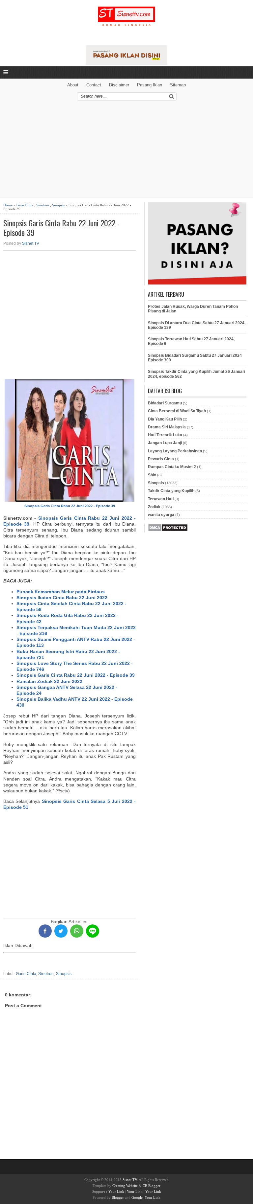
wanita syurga (161, 514)
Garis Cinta (24, 205)
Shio (152, 475)
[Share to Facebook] (45, 931)
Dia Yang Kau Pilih (165, 419)
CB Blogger (151, 1186)
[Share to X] (61, 931)
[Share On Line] (92, 931)
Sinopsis (58, 205)
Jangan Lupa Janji (165, 443)
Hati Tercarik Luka (165, 435)
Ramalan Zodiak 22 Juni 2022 (49, 681)
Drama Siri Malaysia (167, 427)
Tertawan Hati (161, 499)
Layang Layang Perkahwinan (175, 451)
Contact (93, 84)
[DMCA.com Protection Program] (168, 530)
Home (8, 205)
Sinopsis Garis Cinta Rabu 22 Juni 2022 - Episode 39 (61, 227)
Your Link (116, 1191)
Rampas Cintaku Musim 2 (172, 467)
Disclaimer (119, 84)
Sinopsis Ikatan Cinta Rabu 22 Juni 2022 (61, 597)
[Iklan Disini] (127, 63)
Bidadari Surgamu (165, 403)
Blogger (118, 1197)
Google (137, 1197)
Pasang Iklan (149, 84)
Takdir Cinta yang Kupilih (171, 490)
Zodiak (154, 507)
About (72, 84)
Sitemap (178, 84)
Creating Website (125, 1186)
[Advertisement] (126, 151)
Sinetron (42, 205)
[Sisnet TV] (126, 22)
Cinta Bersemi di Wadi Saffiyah (177, 411)
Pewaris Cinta (161, 459)
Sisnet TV (30, 243)
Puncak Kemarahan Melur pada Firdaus (60, 591)
